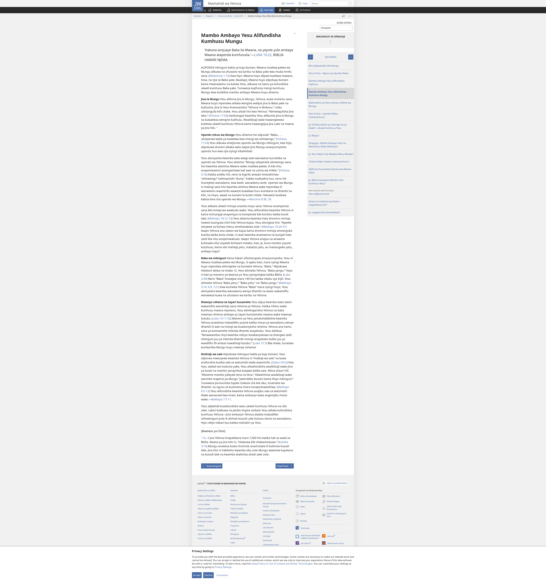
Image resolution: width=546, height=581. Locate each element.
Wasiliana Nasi (269, 515)
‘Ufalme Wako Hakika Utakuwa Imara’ (329, 161)
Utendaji (266, 536)
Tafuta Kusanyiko (305, 501)
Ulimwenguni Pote (271, 544)
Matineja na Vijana (205, 521)
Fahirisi (233, 530)
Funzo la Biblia (204, 504)
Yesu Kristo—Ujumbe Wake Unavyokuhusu (323, 115)
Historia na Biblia (205, 538)
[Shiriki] (343, 16)
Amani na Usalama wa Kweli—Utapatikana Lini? (325, 203)
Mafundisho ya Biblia (206, 490)
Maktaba (197, 16)
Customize (222, 575)
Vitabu (233, 500)
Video (232, 542)
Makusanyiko (268, 532)
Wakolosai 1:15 (219, 76)
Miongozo (234, 534)
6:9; (209, 287)
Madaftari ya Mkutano (239, 521)
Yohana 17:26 (218, 115)
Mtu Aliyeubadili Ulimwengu (324, 65)
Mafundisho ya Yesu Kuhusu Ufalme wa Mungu (330, 104)
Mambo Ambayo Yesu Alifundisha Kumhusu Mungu (327, 93)
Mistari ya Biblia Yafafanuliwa (210, 500)
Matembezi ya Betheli (272, 519)
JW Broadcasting (238, 538)
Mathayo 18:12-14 (220, 218)
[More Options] (349, 16)
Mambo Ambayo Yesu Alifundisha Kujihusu (327, 82)
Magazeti (210, 16)
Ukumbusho (268, 527)
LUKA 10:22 (262, 54)
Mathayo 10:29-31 (274, 227)
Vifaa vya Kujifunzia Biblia (208, 508)
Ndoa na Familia (204, 517)
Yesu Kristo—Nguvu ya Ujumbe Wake (329, 73)
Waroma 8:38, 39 (260, 199)
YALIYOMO (330, 57)
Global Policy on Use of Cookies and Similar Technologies (282, 563)
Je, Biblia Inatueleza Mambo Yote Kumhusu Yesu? (326, 181)
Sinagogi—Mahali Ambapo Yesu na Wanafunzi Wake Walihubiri (327, 145)
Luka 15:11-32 (221, 318)
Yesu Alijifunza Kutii (321, 192)
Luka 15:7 (260, 343)
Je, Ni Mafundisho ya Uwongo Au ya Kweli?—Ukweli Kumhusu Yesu (328, 126)
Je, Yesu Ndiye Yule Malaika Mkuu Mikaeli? (331, 154)
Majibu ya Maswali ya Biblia (209, 496)
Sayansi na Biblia (205, 534)
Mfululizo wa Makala (239, 513)
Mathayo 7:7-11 (221, 399)
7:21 (215, 287)
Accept (196, 575)
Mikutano (267, 523)
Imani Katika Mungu (206, 530)
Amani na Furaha (205, 513)
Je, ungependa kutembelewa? (324, 212)
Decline (208, 575)
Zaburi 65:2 (279, 362)
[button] (240, 10)
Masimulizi (267, 540)
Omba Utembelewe (271, 510)
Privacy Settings (223, 567)
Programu (234, 525)
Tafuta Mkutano (331, 496)
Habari (266, 490)
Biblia (232, 496)
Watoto (201, 525)
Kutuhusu (267, 498)
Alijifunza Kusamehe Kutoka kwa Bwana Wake (330, 171)
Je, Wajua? (314, 135)
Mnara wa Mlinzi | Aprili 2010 (230, 16)
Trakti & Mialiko (236, 508)
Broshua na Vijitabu (238, 504)
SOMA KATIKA (344, 22)
